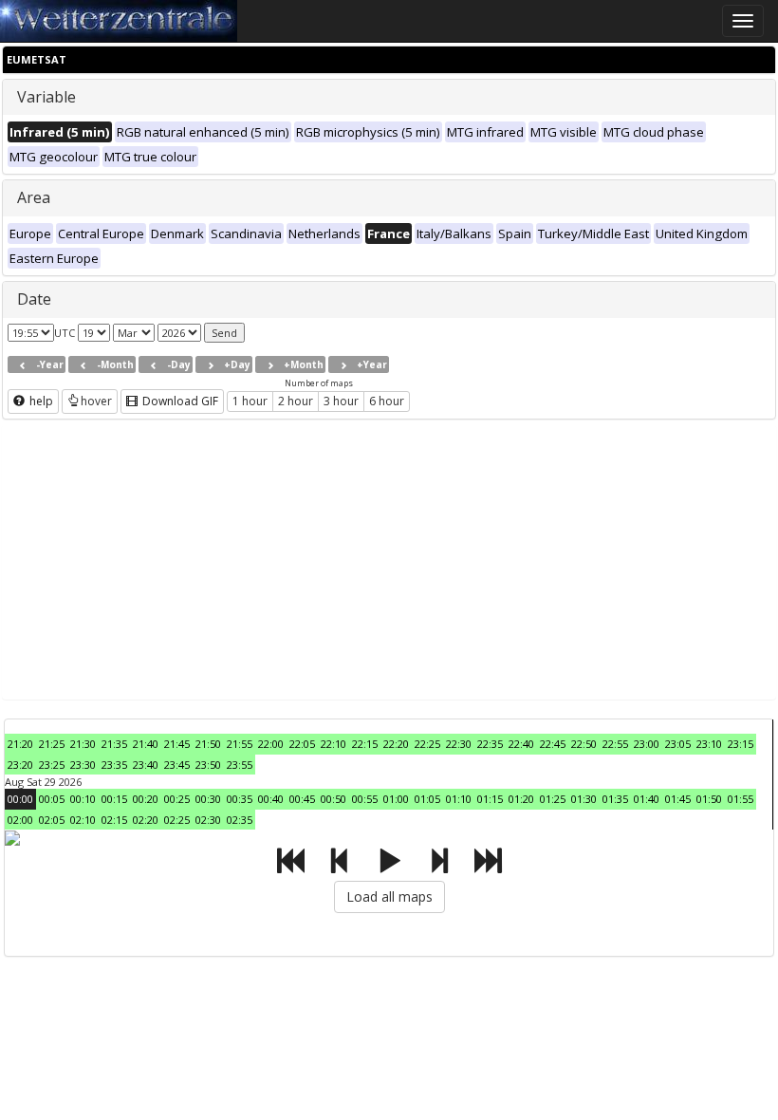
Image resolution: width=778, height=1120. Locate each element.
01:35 (615, 799)
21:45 (177, 744)
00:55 (365, 799)
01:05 (427, 799)
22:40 (521, 744)
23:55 (239, 764)
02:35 (239, 819)
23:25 (52, 764)
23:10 (709, 744)
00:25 (177, 799)
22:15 (365, 744)
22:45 (552, 744)
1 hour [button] (250, 401)
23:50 (208, 764)
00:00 (20, 799)
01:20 (521, 799)
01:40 (646, 799)
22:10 (333, 744)
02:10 (83, 819)
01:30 (584, 799)
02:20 (145, 819)
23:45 (177, 764)
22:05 (302, 744)
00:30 (208, 799)
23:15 (740, 744)
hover (96, 401)
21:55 (239, 744)
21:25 (52, 744)
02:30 (208, 819)
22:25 (427, 744)
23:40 (145, 764)
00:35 (239, 799)
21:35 (114, 744)
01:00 (396, 799)
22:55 (615, 744)
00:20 (145, 799)
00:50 (333, 799)
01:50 (709, 799)
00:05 (52, 799)
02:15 (114, 819)
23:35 (114, 764)
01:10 (459, 799)
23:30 (83, 764)
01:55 (740, 799)
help (40, 401)
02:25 (177, 819)
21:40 (145, 744)
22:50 (584, 744)
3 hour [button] (341, 401)
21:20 (20, 744)
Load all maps (389, 896)
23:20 (20, 764)
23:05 (678, 744)
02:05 (52, 819)
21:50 (208, 744)
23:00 (646, 744)
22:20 (396, 744)
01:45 (678, 799)
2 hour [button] (295, 401)
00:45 (302, 799)
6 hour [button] (386, 401)
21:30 (83, 744)
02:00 (20, 819)
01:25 (552, 799)
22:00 (271, 744)
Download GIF (178, 401)
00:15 (114, 799)
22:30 (459, 744)
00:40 (271, 799)
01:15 (490, 799)
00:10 (83, 799)
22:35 (490, 744)
